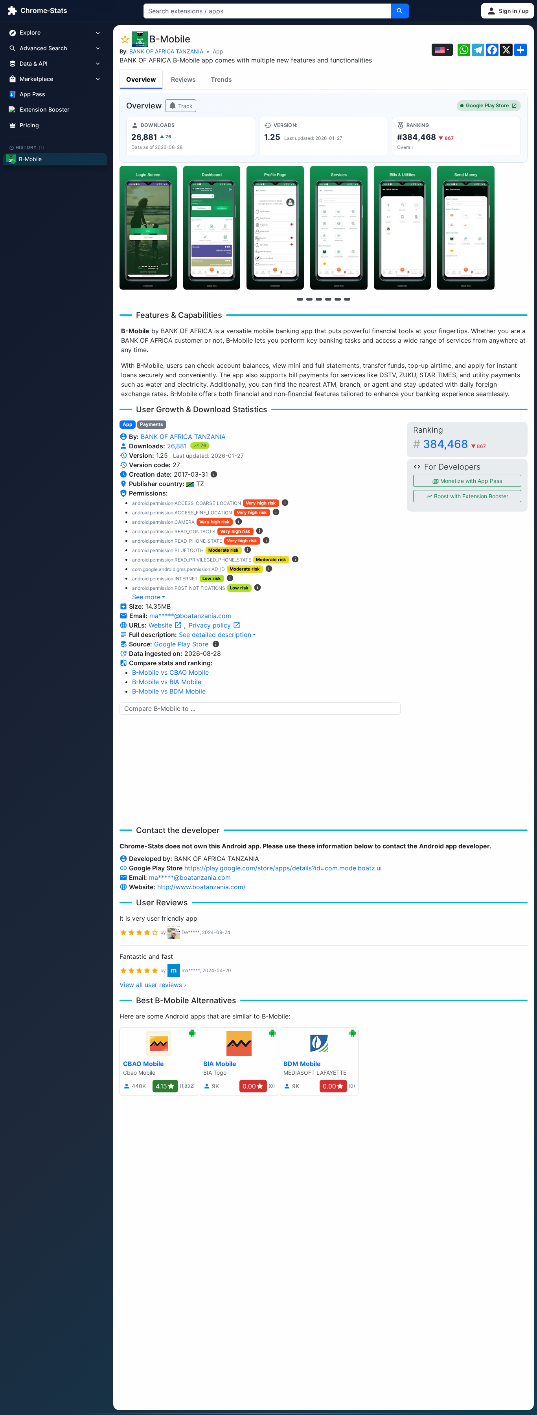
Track (185, 106)
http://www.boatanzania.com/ (201, 887)
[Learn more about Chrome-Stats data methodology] (216, 644)
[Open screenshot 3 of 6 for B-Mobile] (275, 228)
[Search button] (400, 11)
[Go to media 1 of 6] (300, 299)
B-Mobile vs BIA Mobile (166, 682)
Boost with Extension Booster (470, 496)
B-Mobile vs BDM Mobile (169, 691)
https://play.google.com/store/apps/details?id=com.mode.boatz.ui (283, 868)
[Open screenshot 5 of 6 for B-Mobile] (402, 228)
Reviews (183, 79)
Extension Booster (45, 109)
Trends (221, 79)
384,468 (454, 444)
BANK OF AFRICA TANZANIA (166, 51)
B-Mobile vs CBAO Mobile (170, 672)
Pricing (29, 125)
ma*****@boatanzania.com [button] (190, 616)
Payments (151, 424)
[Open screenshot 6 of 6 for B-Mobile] (466, 228)
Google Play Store (487, 105)
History (30, 147)
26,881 (178, 446)
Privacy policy (211, 625)
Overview (141, 79)
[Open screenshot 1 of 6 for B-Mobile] (148, 228)
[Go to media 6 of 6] (347, 299)
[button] (507, 10)
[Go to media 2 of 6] (309, 299)
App (218, 51)
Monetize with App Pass (470, 480)
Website (161, 625)
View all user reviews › (153, 985)
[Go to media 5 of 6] (337, 299)
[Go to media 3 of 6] (319, 299)
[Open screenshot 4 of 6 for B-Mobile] (339, 228)
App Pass (32, 94)
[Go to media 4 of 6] (328, 299)
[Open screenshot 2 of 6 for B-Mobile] (212, 228)
